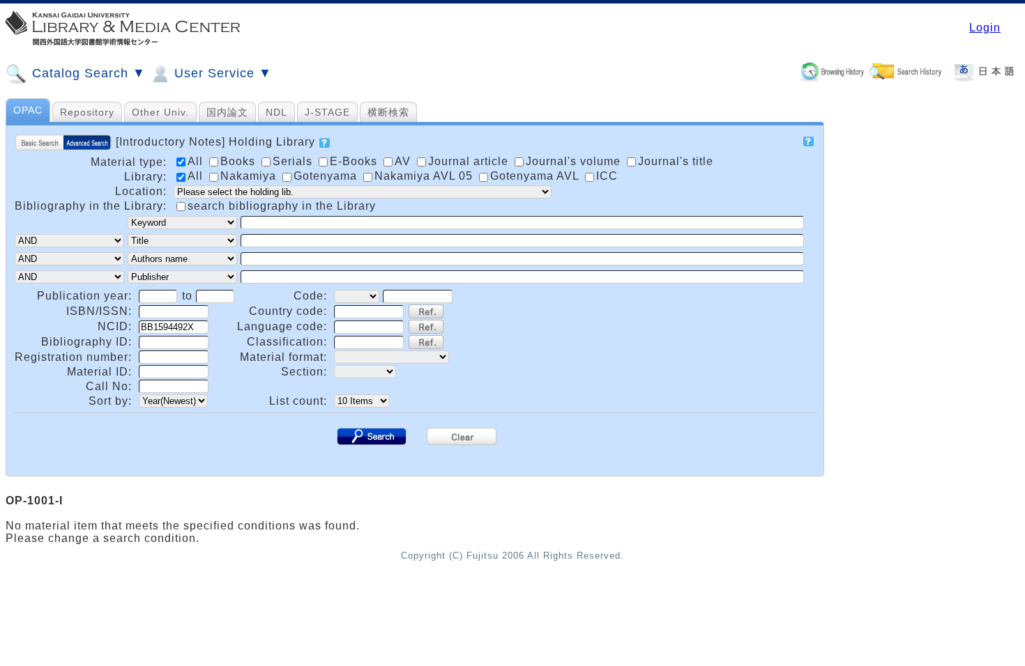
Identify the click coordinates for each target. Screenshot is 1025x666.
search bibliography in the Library (282, 206)
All (197, 176)
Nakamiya (250, 176)
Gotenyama (327, 176)
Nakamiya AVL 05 (425, 176)
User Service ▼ (221, 73)
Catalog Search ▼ (87, 73)
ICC (607, 176)
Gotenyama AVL (536, 176)
